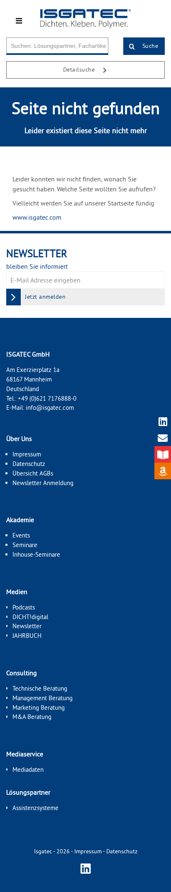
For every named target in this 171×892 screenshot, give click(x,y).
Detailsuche (80, 69)
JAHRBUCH (27, 635)
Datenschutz (28, 464)
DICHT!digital (30, 617)
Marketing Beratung (38, 707)
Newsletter (27, 626)
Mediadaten (28, 769)
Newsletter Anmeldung (42, 483)
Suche (149, 46)
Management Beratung (42, 698)
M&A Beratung (31, 717)
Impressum (26, 454)
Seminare (24, 545)
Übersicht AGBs (32, 473)
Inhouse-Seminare (36, 554)
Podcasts (23, 607)
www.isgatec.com (36, 217)
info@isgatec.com (50, 407)
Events (21, 535)
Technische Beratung (39, 688)
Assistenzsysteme (35, 808)
